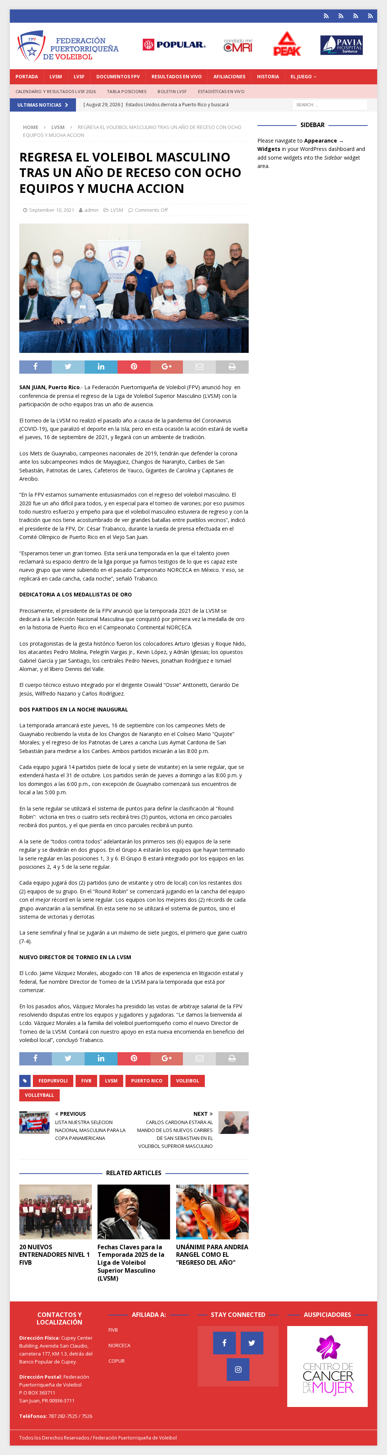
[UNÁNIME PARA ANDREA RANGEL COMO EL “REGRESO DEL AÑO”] (212, 1212)
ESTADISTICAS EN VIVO (221, 91)
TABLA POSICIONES (126, 91)
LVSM (56, 76)
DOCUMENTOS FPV (118, 76)
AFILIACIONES (229, 76)
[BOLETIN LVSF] (355, 16)
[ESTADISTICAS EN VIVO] (370, 16)
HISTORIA (268, 76)
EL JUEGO (301, 76)
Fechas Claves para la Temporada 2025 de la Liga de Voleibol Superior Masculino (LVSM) (131, 1263)
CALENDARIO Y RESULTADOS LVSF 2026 (55, 91)
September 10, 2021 (51, 210)
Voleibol (187, 1081)
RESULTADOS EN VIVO (177, 76)
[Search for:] (330, 104)
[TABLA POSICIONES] (341, 16)
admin (91, 210)
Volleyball (39, 1095)
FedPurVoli (53, 1081)
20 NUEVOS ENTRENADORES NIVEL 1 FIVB (54, 1255)
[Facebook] (224, 1343)
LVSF (79, 76)
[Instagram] (238, 1369)
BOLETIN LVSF (172, 91)
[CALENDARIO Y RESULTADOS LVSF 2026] (326, 16)
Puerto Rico (147, 1081)
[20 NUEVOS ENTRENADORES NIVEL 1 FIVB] (55, 1212)
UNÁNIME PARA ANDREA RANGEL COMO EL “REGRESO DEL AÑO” (212, 1255)
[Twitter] (252, 1343)
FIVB (86, 1081)
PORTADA (26, 76)
